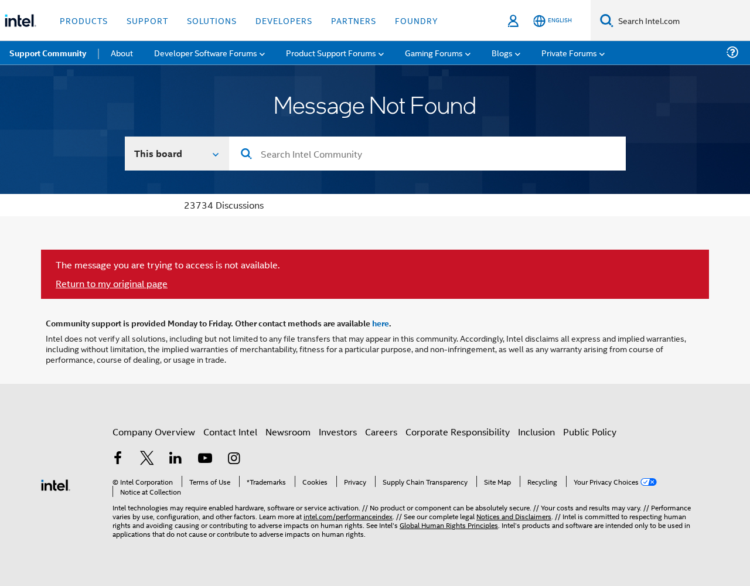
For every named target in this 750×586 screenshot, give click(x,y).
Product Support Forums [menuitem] (331, 52)
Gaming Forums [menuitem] (434, 52)
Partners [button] (353, 20)
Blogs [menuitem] (502, 52)
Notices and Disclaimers (513, 516)
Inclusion (536, 431)
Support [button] (147, 20)
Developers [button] (283, 20)
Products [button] (84, 20)
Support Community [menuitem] (47, 52)
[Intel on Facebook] (118, 459)
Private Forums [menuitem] (569, 52)
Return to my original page (112, 283)
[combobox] (427, 154)
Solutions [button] (212, 20)
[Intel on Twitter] (147, 459)
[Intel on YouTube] (205, 459)
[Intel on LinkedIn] (176, 459)
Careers (381, 431)
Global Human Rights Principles (449, 524)
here (380, 322)
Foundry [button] (416, 20)
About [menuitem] (122, 52)
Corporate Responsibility (457, 431)
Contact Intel (230, 431)
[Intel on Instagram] (234, 459)
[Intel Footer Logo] (55, 483)
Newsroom (288, 431)
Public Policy (589, 431)
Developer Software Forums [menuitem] (205, 52)
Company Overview (153, 431)
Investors (338, 431)
